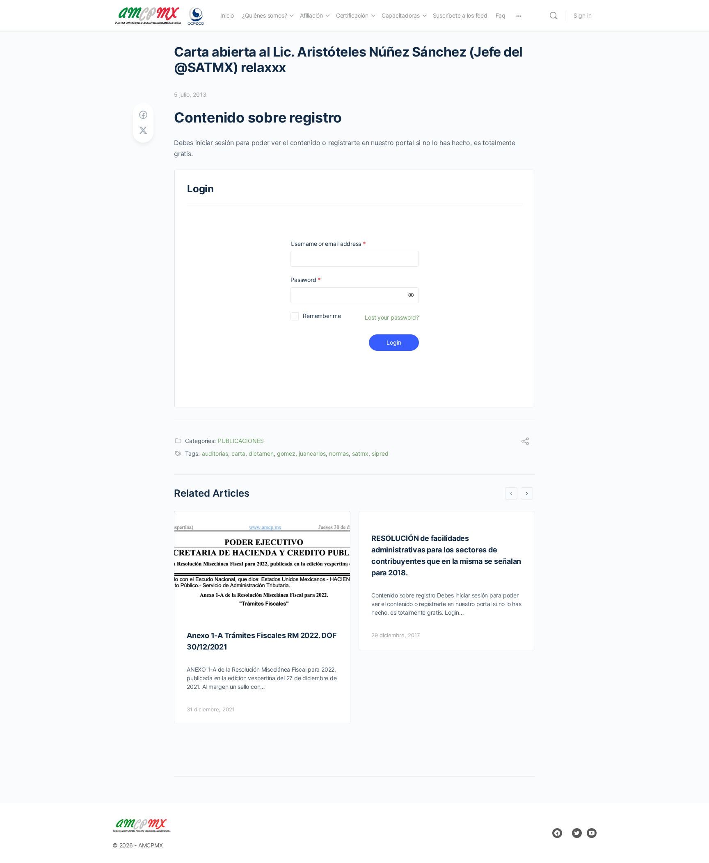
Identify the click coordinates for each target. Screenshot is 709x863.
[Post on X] (143, 130)
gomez (286, 453)
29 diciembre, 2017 (395, 635)
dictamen (261, 453)
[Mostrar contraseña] (411, 295)
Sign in (583, 15)
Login (394, 342)
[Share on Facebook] (143, 114)
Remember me (322, 315)
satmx (360, 453)
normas (339, 453)
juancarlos (312, 453)
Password (317, 280)
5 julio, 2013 (190, 94)
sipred (380, 453)
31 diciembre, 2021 (211, 709)
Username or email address (339, 244)
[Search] (553, 15)
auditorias (215, 453)
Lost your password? (392, 317)
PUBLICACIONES (241, 440)
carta (238, 453)
